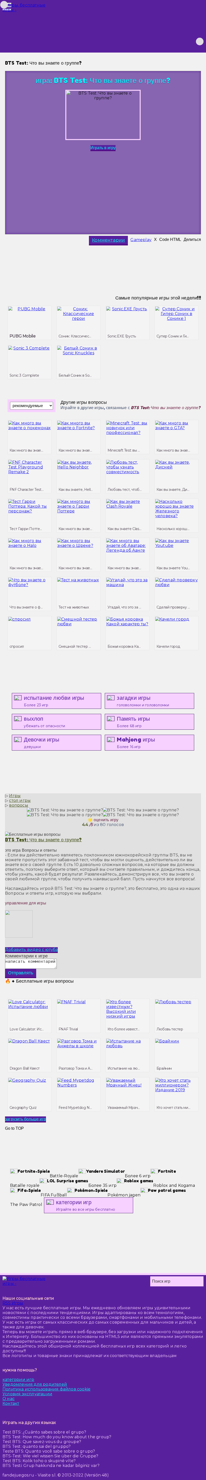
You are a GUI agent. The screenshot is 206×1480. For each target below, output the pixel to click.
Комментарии (108, 240)
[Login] (172, 41)
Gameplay (140, 239)
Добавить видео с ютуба (31, 949)
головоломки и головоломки (143, 700)
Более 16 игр (136, 742)
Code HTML (170, 239)
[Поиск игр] (199, 41)
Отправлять (20, 972)
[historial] (163, 41)
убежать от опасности (44, 721)
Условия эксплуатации (27, 1393)
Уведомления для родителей (35, 1384)
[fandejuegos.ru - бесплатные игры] (25, 1281)
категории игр (18, 1379)
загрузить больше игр (25, 1118)
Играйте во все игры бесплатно (85, 1205)
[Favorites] (181, 41)
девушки (41, 742)
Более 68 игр (133, 721)
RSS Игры (13, 1303)
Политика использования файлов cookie (46, 1389)
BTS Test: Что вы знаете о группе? (43, 839)
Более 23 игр (54, 700)
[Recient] (190, 41)
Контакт (11, 1403)
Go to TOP (14, 1128)
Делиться (192, 239)
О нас (9, 1398)
